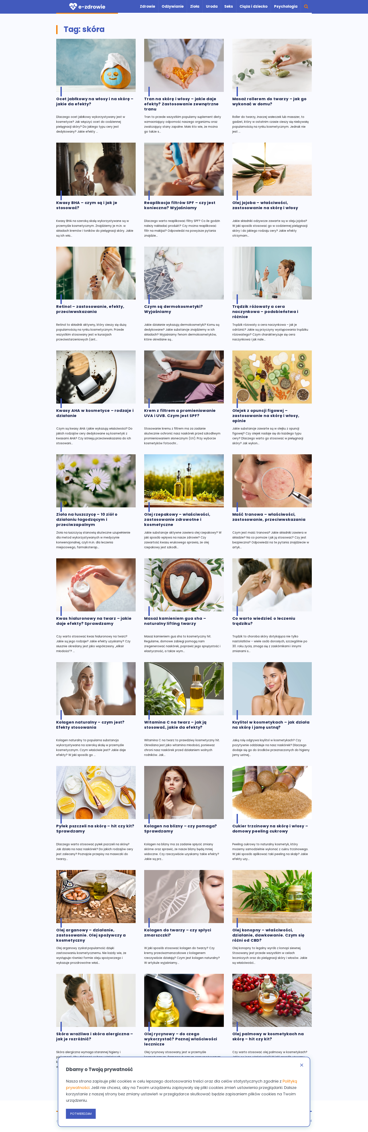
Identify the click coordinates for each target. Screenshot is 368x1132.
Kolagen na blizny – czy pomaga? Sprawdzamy (180, 829)
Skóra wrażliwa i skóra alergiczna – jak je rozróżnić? (94, 1036)
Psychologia (286, 6)
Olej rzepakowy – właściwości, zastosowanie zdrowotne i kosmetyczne (177, 519)
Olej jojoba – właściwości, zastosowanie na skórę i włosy (265, 205)
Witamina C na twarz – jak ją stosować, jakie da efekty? (175, 725)
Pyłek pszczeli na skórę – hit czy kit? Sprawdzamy (95, 829)
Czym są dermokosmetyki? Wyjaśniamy (173, 309)
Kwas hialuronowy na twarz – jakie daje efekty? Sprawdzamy (93, 621)
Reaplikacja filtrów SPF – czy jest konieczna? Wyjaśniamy (179, 205)
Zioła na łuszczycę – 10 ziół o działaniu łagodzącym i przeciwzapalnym (87, 519)
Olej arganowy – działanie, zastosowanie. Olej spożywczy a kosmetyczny (91, 935)
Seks (228, 6)
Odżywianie (173, 6)
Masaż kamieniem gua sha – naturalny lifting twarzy (175, 621)
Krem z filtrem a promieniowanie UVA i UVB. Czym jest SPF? (180, 413)
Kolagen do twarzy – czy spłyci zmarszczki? (177, 933)
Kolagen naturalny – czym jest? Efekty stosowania (90, 725)
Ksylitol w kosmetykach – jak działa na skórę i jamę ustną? (271, 725)
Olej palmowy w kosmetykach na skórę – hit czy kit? (268, 1036)
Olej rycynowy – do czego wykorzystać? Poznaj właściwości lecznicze (180, 1039)
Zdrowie (147, 6)
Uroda (212, 6)
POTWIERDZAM (81, 1114)
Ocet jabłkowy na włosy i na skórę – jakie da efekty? (95, 101)
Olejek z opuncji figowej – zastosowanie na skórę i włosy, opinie (265, 415)
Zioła (194, 6)
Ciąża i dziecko (253, 6)
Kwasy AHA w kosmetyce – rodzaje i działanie (95, 413)
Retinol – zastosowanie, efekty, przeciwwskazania (90, 309)
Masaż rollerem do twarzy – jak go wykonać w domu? (269, 101)
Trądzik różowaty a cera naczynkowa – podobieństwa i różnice (265, 311)
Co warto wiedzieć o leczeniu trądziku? (263, 621)
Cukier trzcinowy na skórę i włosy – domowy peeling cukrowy (270, 829)
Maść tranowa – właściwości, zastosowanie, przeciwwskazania (269, 517)
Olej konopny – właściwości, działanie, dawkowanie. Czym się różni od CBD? (268, 935)
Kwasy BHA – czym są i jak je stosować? (86, 205)
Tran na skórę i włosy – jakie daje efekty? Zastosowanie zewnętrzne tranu (181, 104)
